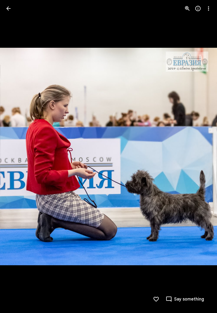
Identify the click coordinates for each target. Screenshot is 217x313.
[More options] (208, 8)
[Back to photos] (8, 8)
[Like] (156, 299)
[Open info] (198, 8)
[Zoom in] (187, 8)
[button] (14, 156)
